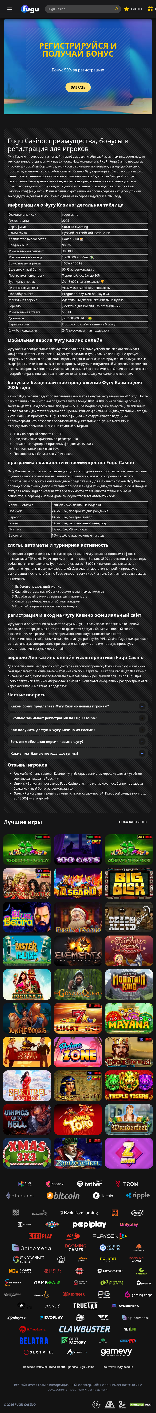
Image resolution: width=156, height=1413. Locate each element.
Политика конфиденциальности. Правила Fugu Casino (58, 1367)
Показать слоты (133, 822)
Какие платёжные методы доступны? (44, 753)
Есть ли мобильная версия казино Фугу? (47, 741)
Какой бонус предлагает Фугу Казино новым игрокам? (59, 706)
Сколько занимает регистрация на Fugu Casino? (53, 718)
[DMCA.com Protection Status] (140, 1404)
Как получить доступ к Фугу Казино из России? (52, 729)
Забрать (78, 87)
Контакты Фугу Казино (118, 1367)
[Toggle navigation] (9, 9)
